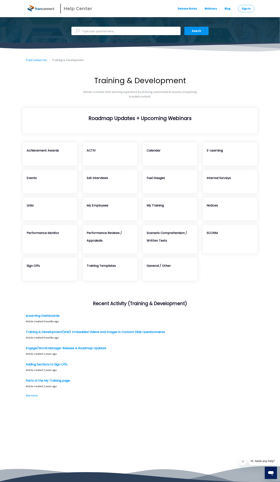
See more (32, 395)
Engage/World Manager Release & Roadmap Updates (66, 348)
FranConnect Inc (36, 60)
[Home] (41, 8)
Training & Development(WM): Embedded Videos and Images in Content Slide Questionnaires (95, 332)
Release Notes (187, 8)
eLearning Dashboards (42, 316)
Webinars (211, 8)
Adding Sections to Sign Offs (46, 364)
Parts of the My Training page (48, 380)
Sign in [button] (246, 8)
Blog (227, 8)
